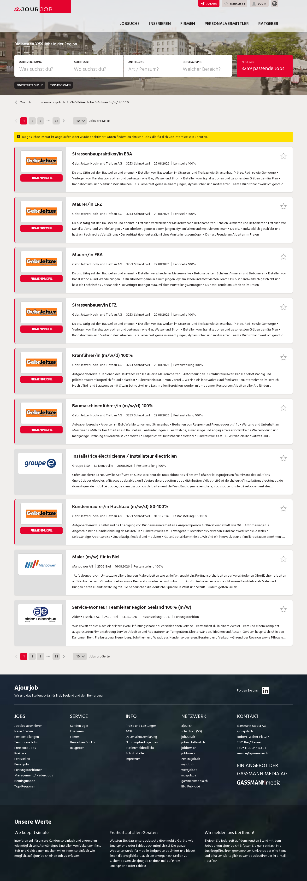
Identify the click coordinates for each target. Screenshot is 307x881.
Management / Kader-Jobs (33, 775)
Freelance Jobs (25, 748)
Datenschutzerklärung (141, 736)
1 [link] (23, 121)
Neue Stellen (23, 731)
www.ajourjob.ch (53, 102)
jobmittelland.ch (193, 742)
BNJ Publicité (190, 786)
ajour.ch (186, 725)
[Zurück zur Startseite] (258, 783)
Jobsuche (130, 23)
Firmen (187, 23)
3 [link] (40, 121)
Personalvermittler (227, 23)
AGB (129, 731)
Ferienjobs (21, 764)
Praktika (20, 753)
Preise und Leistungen (141, 725)
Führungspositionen (28, 770)
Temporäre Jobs (25, 742)
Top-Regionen (24, 786)
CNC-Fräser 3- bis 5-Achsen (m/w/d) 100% (99, 102)
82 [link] (56, 121)
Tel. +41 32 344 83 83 (251, 748)
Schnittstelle (135, 753)
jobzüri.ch (188, 736)
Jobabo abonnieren (28, 725)
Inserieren (160, 23)
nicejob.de (188, 775)
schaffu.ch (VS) (191, 731)
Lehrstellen (22, 759)
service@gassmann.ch (252, 753)
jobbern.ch (188, 748)
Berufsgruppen (24, 781)
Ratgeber (268, 23)
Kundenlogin (79, 725)
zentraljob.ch (190, 759)
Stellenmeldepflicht (140, 748)
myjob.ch (187, 764)
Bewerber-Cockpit (83, 742)
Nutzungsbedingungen (142, 742)
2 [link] (32, 121)
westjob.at (189, 770)
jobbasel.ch (189, 753)
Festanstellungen (26, 736)
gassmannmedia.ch (194, 781)
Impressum (133, 759)
